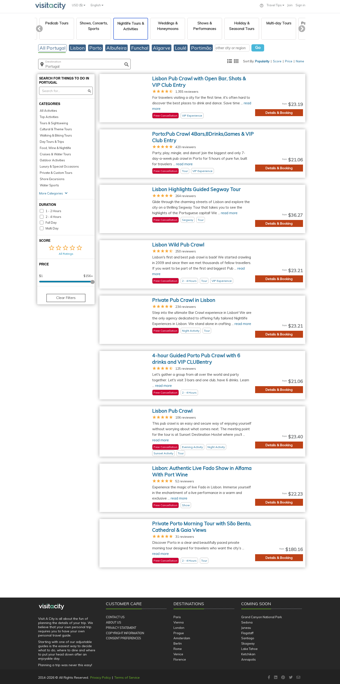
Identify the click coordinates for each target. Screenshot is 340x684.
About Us (113, 622)
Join (290, 5)
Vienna (178, 622)
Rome (177, 649)
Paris (177, 617)
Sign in (300, 5)
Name (300, 61)
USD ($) (77, 5)
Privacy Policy (100, 677)
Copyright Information (125, 633)
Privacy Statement (121, 628)
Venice (178, 654)
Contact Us (115, 617)
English (96, 5)
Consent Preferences (123, 638)
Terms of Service (127, 677)
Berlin (177, 643)
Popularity (262, 61)
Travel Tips (274, 5)
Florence (179, 659)
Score (277, 61)
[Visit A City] (51, 606)
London (178, 628)
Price (288, 61)
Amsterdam (181, 638)
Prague (178, 633)
